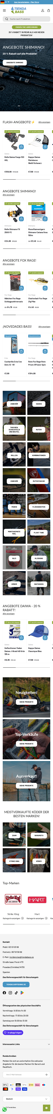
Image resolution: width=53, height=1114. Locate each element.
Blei (14, 558)
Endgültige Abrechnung (27, 27)
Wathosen (38, 584)
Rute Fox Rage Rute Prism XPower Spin (37, 363)
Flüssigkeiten (38, 507)
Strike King (13, 914)
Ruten (39, 430)
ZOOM (14, 835)
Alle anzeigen (44, 122)
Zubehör (14, 404)
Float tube (39, 533)
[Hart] (37, 900)
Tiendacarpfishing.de (16, 984)
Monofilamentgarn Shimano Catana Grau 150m (38, 232)
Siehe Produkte (26, 702)
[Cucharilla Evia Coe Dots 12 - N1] (14, 345)
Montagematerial (14, 532)
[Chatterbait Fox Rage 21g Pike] (38, 281)
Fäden (14, 507)
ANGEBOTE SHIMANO (14, 62)
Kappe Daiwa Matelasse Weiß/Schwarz (35, 160)
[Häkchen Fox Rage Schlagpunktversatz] (14, 281)
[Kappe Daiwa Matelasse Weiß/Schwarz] (38, 140)
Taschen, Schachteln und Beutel (14, 429)
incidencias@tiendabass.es (22, 957)
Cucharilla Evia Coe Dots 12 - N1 (13, 363)
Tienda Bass (12, 1107)
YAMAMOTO (38, 835)
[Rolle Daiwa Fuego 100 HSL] (14, 140)
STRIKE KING (14, 861)
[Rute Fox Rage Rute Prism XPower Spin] (38, 345)
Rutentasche (39, 481)
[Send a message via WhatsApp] (4, 1109)
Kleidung (39, 558)
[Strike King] (13, 900)
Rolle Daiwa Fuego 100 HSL (14, 158)
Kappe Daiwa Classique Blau (35, 649)
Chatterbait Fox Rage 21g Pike (37, 300)
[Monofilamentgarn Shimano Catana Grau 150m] (38, 212)
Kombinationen (39, 455)
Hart (37, 914)
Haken (39, 404)
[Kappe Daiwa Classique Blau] (38, 631)
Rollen (14, 455)
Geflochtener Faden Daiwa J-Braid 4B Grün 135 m (14, 651)
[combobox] (26, 19)
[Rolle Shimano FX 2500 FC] (14, 212)
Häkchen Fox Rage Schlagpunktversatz (13, 300)
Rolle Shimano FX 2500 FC (12, 231)
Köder (14, 584)
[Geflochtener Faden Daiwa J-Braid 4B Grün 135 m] (14, 631)
